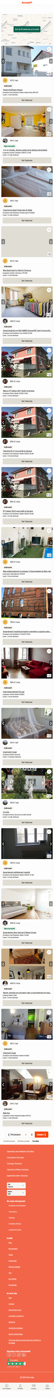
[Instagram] (14, 1355)
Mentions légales (14, 1267)
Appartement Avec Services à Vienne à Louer (19, 932)
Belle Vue (6, 1113)
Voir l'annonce (27, 100)
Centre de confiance (16, 1328)
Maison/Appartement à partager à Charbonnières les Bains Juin (27, 571)
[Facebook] (9, 1355)
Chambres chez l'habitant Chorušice (20, 1151)
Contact (11, 1304)
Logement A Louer (10, 752)
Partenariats (13, 1261)
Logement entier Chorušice (17, 1176)
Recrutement (13, 1249)
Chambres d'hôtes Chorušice (18, 1170)
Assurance (12, 1322)
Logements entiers (15, 1230)
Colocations (13, 1212)
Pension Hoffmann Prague (12, 90)
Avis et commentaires (16, 1334)
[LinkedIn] (24, 1355)
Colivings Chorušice (14, 1164)
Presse (11, 1255)
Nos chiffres (12, 1279)
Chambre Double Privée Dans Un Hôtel (17, 210)
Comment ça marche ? (16, 1316)
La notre (6, 812)
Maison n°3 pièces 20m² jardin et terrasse (18, 391)
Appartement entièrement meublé (16, 872)
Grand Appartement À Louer (13, 692)
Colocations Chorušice (15, 1157)
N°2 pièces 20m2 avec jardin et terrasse (18, 511)
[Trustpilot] (16, 1367)
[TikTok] (19, 1355)
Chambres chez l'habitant (17, 1206)
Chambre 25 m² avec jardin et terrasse (17, 451)
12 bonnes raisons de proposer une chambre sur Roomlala (25, 1341)
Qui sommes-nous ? (15, 1310)
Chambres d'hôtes (15, 1224)
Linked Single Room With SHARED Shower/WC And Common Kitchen (28, 331)
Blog (10, 1243)
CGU (10, 1273)
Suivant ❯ (41, 1134)
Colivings (12, 1218)
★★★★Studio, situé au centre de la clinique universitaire (25, 150)
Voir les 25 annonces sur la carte (27, 29)
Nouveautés (13, 1285)
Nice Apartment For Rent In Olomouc (17, 270)
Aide (10, 1298)
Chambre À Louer (9, 1053)
